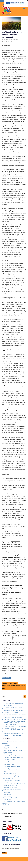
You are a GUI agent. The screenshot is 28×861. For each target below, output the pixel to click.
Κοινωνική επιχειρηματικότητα (11, 762)
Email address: (5, 848)
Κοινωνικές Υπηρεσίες (9, 759)
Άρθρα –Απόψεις (13, 39)
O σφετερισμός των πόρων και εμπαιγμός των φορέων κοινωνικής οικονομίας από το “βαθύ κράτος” (13, 687)
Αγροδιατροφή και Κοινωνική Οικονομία (13, 750)
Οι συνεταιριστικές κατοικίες (10, 683)
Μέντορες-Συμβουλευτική (9, 773)
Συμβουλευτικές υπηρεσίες (10, 787)
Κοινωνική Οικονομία (8, 764)
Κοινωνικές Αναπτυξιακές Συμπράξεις (13, 757)
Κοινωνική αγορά (7, 761)
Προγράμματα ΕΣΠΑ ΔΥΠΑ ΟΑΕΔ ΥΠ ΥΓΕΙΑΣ (14, 783)
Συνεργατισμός (7, 794)
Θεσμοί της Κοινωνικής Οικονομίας (12, 755)
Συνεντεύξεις (6, 792)
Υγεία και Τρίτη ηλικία (8, 805)
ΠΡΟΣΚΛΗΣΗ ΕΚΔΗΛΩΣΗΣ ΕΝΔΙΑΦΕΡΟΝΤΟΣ (14, 733)
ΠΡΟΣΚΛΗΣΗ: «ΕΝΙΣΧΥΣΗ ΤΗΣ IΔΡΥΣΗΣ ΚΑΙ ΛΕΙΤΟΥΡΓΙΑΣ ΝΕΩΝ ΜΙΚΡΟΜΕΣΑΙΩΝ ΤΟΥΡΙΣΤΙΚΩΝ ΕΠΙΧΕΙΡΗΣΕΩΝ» (13, 723)
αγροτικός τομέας (6, 677)
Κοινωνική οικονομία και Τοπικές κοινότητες (14, 768)
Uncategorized (6, 745)
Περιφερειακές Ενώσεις (9, 775)
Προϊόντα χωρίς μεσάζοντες (10, 785)
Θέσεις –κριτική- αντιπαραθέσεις (11, 754)
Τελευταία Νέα (7, 796)
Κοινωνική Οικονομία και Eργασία (11, 766)
